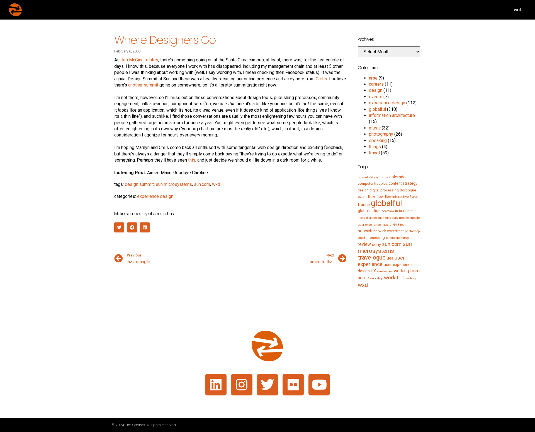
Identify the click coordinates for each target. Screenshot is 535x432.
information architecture (392, 115)
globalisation (369, 210)
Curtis (321, 78)
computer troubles (373, 183)
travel (374, 152)
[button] (119, 227)
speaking (378, 140)
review (364, 244)
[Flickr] (293, 384)
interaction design (370, 218)
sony (376, 244)
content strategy (403, 183)
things (375, 146)
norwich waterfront (388, 231)
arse (373, 78)
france (364, 204)
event (362, 197)
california (381, 177)
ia (396, 211)
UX (373, 270)
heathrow (388, 211)
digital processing (384, 190)
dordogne (408, 190)
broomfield (365, 177)
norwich (365, 230)
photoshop (412, 231)
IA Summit (407, 211)
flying (414, 197)
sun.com (202, 184)
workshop (376, 278)
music (375, 128)
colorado (397, 176)
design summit (139, 184)
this (191, 160)
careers (376, 84)
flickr (371, 197)
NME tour (399, 225)
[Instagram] (241, 384)
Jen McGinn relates (139, 60)
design (375, 90)
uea (390, 258)
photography (381, 134)
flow (380, 197)
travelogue (372, 257)
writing (411, 278)
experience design (155, 196)
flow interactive (397, 197)
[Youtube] (319, 384)
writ (517, 9)
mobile (404, 218)
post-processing (371, 238)
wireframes (385, 271)
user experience (381, 261)
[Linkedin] (216, 384)
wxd (216, 184)
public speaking (397, 238)
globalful (377, 109)
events (375, 96)
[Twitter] (267, 384)
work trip (394, 277)
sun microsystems (174, 184)
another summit (143, 85)
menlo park (390, 218)
